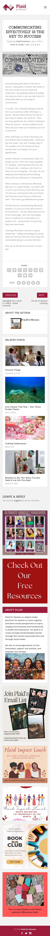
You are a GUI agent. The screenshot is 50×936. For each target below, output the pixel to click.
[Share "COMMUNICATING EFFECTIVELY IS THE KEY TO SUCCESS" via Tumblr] (25, 270)
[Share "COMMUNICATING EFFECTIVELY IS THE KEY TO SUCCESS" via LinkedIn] (35, 270)
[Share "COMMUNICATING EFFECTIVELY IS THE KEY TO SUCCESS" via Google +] (19, 270)
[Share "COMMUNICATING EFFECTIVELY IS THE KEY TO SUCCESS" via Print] (30, 275)
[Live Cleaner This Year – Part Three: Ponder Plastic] (25, 390)
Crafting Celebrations (15, 443)
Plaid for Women (28, 929)
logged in (18, 500)
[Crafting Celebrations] (25, 428)
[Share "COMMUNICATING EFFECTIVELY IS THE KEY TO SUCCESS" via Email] (25, 275)
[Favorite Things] (25, 355)
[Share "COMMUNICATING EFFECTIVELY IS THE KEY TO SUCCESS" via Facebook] (9, 270)
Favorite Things (13, 370)
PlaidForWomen (23, 41)
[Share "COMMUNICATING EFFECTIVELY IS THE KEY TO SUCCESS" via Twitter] (14, 270)
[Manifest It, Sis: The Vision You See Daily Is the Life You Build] (25, 462)
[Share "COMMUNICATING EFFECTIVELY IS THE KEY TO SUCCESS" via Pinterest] (30, 270)
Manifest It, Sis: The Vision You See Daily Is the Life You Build (22, 479)
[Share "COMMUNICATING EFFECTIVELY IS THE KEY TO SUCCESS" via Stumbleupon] (19, 275)
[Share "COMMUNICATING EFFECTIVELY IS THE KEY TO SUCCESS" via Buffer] (41, 270)
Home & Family (17, 44)
